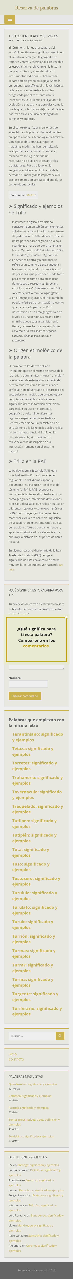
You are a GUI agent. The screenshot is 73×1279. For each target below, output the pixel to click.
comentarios (36, 646)
